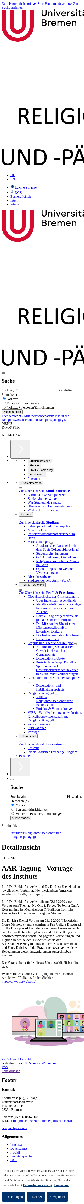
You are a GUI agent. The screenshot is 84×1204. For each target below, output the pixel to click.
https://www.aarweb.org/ (18, 981)
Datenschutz (18, 1148)
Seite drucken (11, 1071)
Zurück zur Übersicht (16, 1059)
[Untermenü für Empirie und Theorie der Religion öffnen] (75, 644)
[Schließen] (20, 488)
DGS (13, 1160)
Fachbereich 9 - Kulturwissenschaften (27, 416)
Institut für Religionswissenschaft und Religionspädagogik (35, 418)
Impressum (17, 1144)
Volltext (12, 399)
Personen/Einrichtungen (23, 403)
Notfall (15, 1152)
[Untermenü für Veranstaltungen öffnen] (51, 543)
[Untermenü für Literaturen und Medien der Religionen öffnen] (29, 682)
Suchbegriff (10, 390)
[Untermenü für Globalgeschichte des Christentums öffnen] (77, 597)
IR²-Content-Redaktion (41, 1063)
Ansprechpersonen (14, 1128)
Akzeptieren (57, 1197)
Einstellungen (13, 1197)
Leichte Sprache (21, 1156)
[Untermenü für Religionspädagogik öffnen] (56, 694)
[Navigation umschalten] (3, 373)
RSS (5, 1067)
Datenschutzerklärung (37, 1185)
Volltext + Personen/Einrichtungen (30, 407)
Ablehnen (36, 1197)
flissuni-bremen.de (43, 1121)
